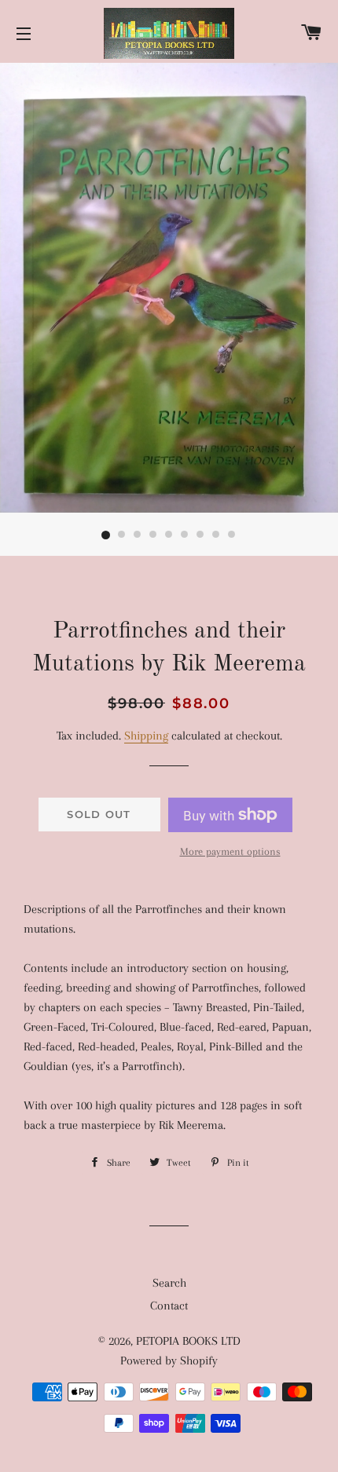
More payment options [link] (230, 851)
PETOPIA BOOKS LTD (188, 1341)
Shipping (146, 736)
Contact (169, 1306)
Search (169, 1283)
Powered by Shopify (169, 1360)
